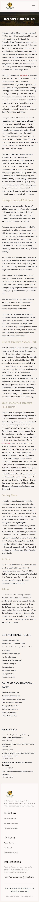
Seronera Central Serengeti (12, 660)
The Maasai (6, 650)
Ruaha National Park (9, 713)
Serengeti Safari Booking (11, 654)
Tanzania (23, 75)
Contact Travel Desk (11, 853)
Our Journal (8, 848)
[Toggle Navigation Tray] (33, 6)
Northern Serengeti (9, 657)
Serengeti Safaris (8, 674)
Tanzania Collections (11, 823)
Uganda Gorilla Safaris (11, 828)
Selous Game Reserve (10, 709)
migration (6, 443)
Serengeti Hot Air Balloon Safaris (14, 644)
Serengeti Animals (8, 677)
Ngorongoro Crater (9, 670)
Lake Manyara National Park (12, 702)
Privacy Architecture (12, 896)
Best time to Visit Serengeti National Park (17, 647)
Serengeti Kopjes (8, 667)
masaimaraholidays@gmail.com (19, 877)
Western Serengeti (9, 664)
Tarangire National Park (10, 706)
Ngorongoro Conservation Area (13, 699)
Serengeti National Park (10, 640)
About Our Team (9, 843)
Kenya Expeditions (10, 818)
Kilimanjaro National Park (11, 696)
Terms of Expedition (27, 896)
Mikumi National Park (9, 716)
